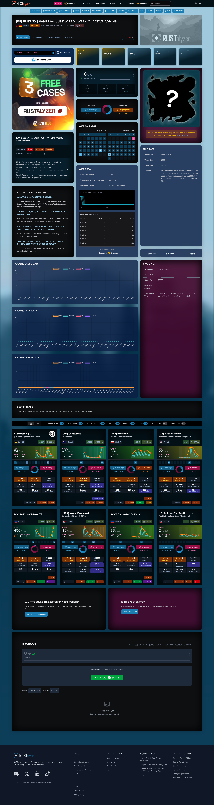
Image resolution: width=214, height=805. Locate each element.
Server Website (54, 37)
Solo (77, 11)
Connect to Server (44, 59)
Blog (122, 3)
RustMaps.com (182, 135)
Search (37, 11)
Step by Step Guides (180, 762)
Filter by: (46, 691)
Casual (150, 11)
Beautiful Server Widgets (182, 758)
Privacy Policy (79, 794)
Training (97, 11)
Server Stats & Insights (83, 770)
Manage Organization (181, 774)
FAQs (76, 774)
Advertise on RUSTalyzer (182, 778)
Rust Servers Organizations (84, 766)
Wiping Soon (50, 11)
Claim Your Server (179, 766)
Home (76, 758)
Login (200, 3)
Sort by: (24, 691)
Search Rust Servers (81, 762)
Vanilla (121, 11)
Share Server (23, 37)
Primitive (133, 11)
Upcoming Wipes (113, 758)
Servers (58, 3)
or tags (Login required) (30, 154)
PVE (141, 11)
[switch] (62, 423)
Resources (112, 3)
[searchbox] (160, 3)
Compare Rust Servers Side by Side (153, 765)
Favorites (143, 3)
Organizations (99, 3)
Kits (168, 11)
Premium (179, 11)
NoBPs (158, 11)
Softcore (111, 11)
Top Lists (86, 3)
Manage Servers (179, 770)
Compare (38, 37)
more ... (109, 770)
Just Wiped (65, 11)
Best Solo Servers (113, 766)
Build (86, 11)
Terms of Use (79, 790)
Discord (131, 3)
